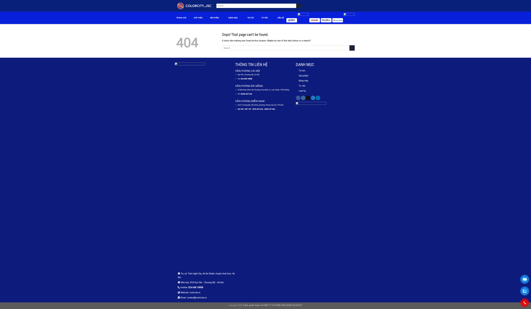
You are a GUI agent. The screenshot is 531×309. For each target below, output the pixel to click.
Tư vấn (264, 18)
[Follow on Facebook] (298, 98)
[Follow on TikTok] (308, 98)
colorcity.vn (195, 292)
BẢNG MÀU (233, 18)
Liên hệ (280, 18)
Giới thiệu (198, 18)
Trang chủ (181, 18)
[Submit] (298, 5)
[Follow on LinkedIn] (318, 98)
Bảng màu (303, 80)
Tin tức (250, 18)
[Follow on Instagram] (303, 98)
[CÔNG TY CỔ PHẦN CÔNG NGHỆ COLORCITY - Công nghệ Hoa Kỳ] (194, 6)
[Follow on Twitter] (313, 98)
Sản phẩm (214, 18)
